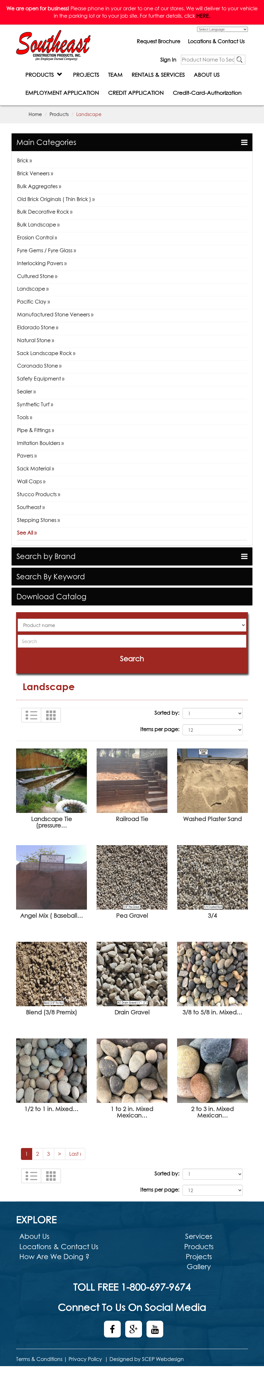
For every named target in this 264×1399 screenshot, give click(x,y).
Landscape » (33, 288)
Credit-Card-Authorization (207, 92)
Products (59, 114)
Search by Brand (46, 556)
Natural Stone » (35, 340)
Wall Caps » (31, 481)
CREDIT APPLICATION (136, 92)
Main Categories (46, 142)
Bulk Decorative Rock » (44, 211)
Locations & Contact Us (216, 41)
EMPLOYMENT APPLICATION (62, 92)
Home (35, 114)
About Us (34, 1236)
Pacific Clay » (33, 301)
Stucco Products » (38, 494)
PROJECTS (86, 74)
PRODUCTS (41, 74)
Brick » (24, 160)
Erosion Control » (37, 237)
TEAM (115, 74)
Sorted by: (167, 712)
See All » (27, 532)
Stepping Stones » (38, 520)
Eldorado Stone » (37, 327)
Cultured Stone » (37, 276)
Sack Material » (35, 468)
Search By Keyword (50, 576)
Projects (199, 1256)
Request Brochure (158, 41)
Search (132, 658)
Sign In (168, 59)
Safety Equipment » (40, 378)
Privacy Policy (85, 1359)
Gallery (199, 1266)
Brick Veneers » (35, 173)
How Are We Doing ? (54, 1256)
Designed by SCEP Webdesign (146, 1359)
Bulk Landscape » (38, 224)
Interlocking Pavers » (42, 263)
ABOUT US (207, 74)
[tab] (132, 142)
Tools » (24, 417)
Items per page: (159, 729)
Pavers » (27, 455)
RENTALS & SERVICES (158, 74)
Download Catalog (51, 596)
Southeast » (31, 507)
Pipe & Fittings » (35, 430)
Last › (75, 1154)
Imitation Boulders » (40, 443)
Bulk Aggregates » (39, 186)
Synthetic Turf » (35, 404)
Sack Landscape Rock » (46, 353)
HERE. (203, 16)
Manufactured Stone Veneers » (55, 314)
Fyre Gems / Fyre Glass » (46, 250)
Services (198, 1236)
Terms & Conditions (39, 1359)
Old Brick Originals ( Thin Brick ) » (56, 199)
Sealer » (26, 391)
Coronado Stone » (39, 365)
